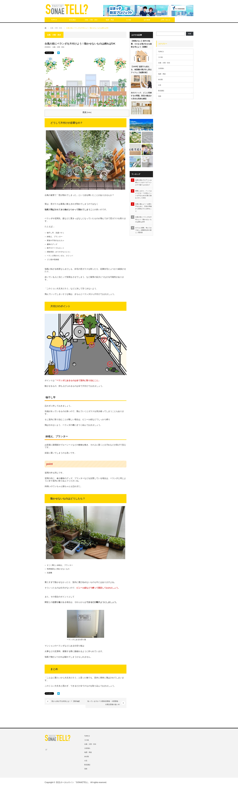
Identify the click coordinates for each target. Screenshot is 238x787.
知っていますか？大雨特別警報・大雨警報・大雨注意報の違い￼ (103, 702)
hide (89, 112)
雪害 (159, 96)
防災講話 (72, 20)
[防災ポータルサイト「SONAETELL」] (67, 9)
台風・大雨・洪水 (91, 20)
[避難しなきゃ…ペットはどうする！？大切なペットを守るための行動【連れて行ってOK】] (147, 149)
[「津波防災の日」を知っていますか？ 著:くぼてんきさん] (135, 161)
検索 (189, 34)
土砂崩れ (161, 68)
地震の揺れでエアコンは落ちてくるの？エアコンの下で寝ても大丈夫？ (143, 182)
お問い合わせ (165, 20)
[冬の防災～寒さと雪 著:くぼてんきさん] (147, 137)
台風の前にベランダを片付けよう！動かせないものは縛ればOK (143, 219)
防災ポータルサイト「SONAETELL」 (73, 782)
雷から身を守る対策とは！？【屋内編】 (65, 701)
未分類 (160, 79)
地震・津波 (110, 20)
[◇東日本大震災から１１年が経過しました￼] (141, 124)
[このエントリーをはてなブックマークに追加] (58, 53)
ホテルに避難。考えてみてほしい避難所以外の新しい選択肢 (143, 230)
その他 (128, 20)
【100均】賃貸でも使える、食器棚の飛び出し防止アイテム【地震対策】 (141, 69)
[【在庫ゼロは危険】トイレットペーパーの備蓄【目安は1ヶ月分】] (147, 161)
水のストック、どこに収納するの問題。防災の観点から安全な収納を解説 (141, 96)
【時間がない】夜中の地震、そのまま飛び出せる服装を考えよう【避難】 (141, 44)
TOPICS (54, 20)
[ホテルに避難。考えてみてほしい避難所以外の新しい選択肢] (135, 149)
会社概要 (147, 20)
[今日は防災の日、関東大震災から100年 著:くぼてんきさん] (135, 137)
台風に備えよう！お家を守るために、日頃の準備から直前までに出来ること (143, 207)
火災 (159, 85)
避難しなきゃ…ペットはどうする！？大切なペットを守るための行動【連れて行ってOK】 (143, 194)
